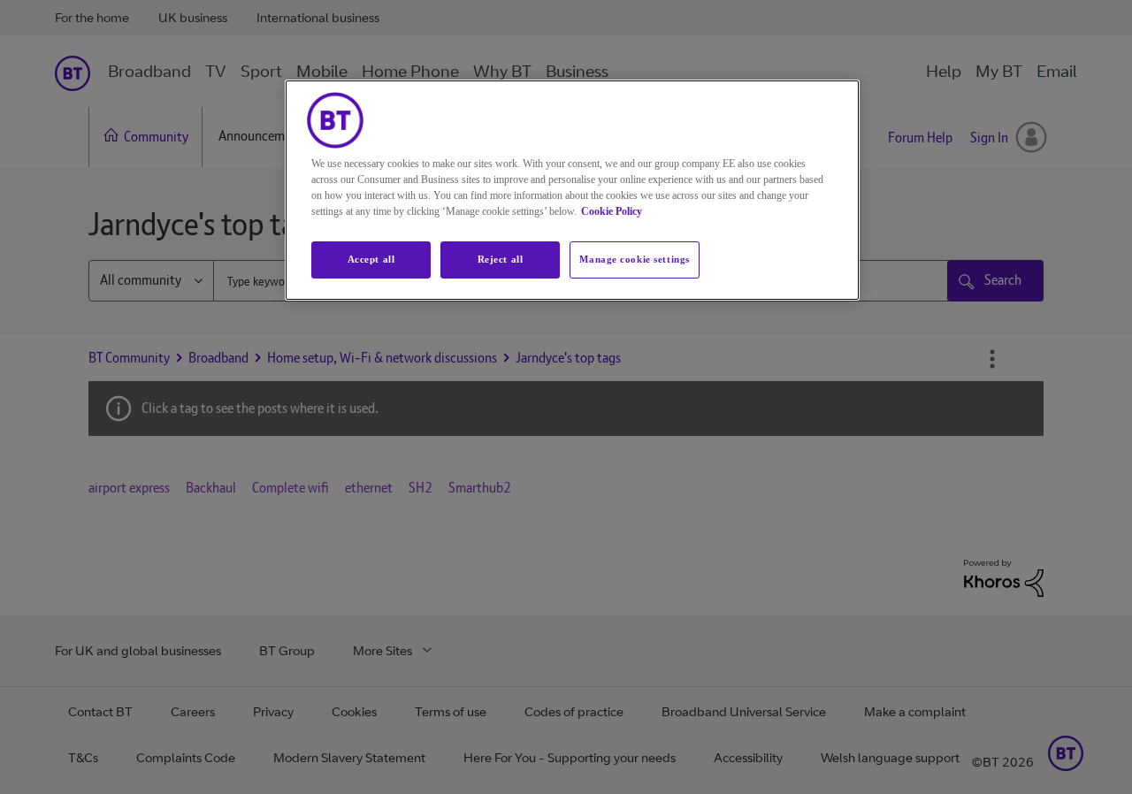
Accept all (371, 259)
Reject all (501, 259)
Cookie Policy (611, 211)
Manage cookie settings (634, 259)
